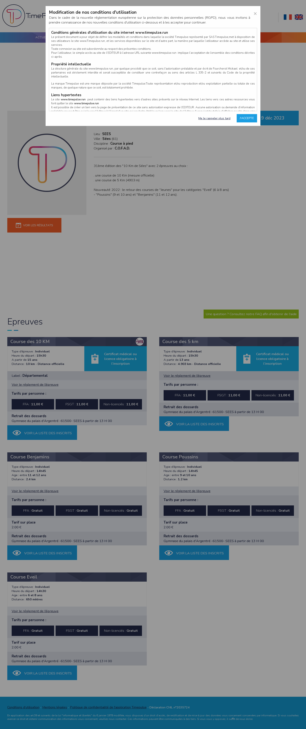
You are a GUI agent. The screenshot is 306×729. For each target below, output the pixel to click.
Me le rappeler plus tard (214, 118)
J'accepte (247, 118)
